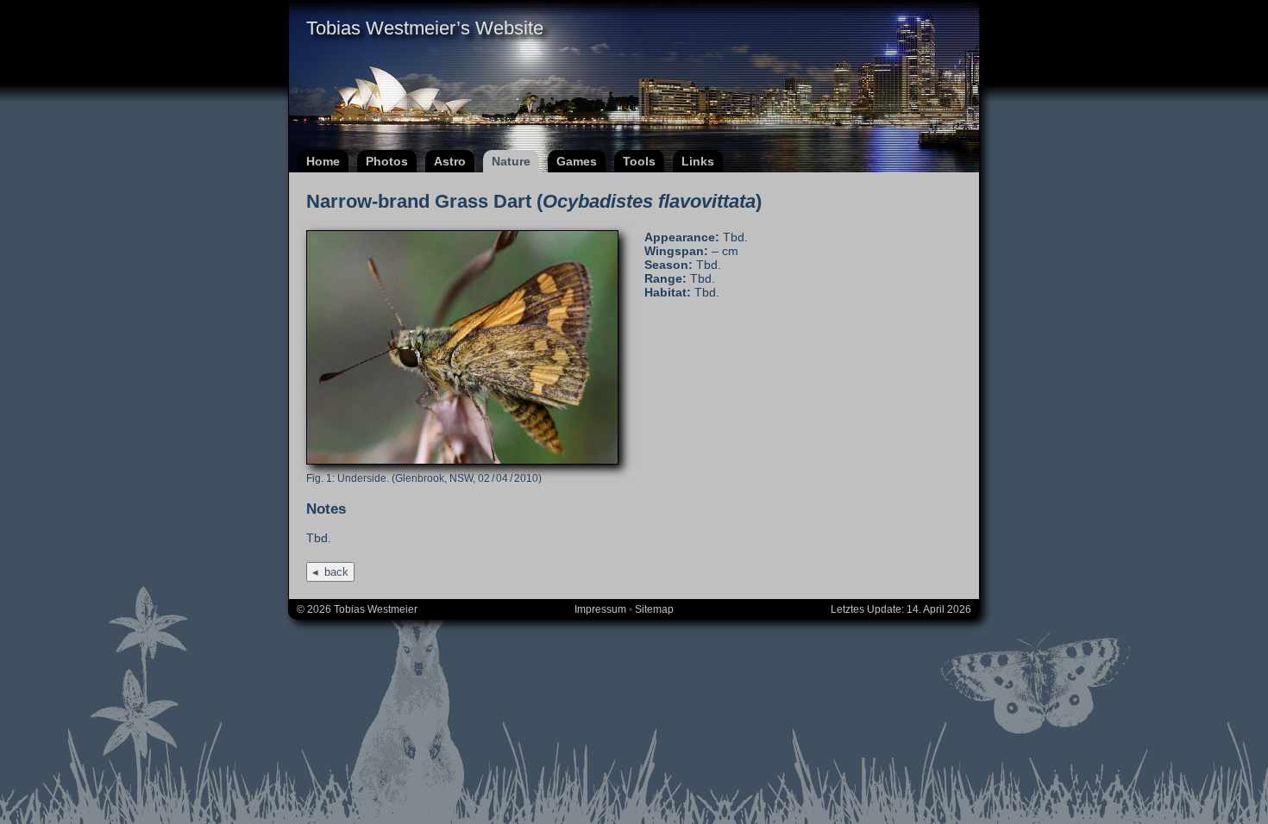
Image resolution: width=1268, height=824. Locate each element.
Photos (387, 161)
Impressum (600, 609)
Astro (450, 161)
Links (697, 161)
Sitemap (654, 609)
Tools (639, 161)
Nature (511, 161)
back (336, 571)
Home (323, 161)
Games (576, 161)
